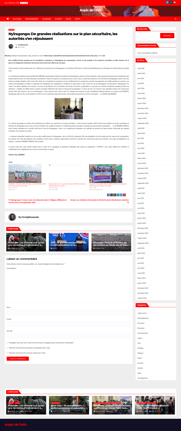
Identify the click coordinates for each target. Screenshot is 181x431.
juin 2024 (141, 198)
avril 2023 (141, 268)
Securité (11, 29)
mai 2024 (141, 203)
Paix (139, 343)
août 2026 (141, 68)
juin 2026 (141, 78)
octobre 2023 (142, 238)
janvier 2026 (142, 103)
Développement (143, 318)
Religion (140, 353)
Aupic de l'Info (90, 10)
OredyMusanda (23, 45)
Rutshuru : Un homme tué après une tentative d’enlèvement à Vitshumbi (26, 245)
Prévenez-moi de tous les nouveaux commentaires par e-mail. (29, 348)
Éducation (141, 328)
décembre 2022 (143, 288)
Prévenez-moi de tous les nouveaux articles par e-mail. (27, 353)
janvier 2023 (142, 283)
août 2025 (141, 128)
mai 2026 (141, 83)
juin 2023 (141, 258)
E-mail (9, 319)
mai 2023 (141, 263)
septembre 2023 (143, 243)
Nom (9, 307)
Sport (77, 19)
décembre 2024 (143, 168)
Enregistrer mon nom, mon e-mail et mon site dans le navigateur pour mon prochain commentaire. (41, 343)
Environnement (31, 19)
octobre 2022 (142, 298)
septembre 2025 (143, 123)
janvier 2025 (142, 163)
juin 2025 (141, 138)
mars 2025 (141, 153)
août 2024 (141, 188)
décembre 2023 (143, 228)
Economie (47, 19)
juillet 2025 (141, 133)
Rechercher (142, 29)
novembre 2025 (143, 113)
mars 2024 (141, 213)
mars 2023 (141, 273)
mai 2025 (141, 143)
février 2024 (142, 218)
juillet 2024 (141, 193)
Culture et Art (142, 313)
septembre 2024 (143, 183)
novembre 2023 (143, 233)
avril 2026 (141, 88)
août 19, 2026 (143, 411)
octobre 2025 (142, 118)
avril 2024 (141, 208)
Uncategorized (143, 378)
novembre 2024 (143, 173)
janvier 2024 (142, 223)
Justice (140, 338)
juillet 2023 (141, 253)
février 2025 (142, 158)
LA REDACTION (14, 248)
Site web (9, 331)
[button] (175, 19)
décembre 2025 (143, 108)
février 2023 (142, 278)
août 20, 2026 (57, 411)
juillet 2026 (141, 73)
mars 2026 (141, 93)
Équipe (54, 248)
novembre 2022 (143, 293)
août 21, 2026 (14, 411)
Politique (17, 19)
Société (58, 19)
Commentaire (12, 268)
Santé (68, 19)
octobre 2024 (142, 178)
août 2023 (141, 248)
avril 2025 (141, 148)
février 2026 (142, 98)
